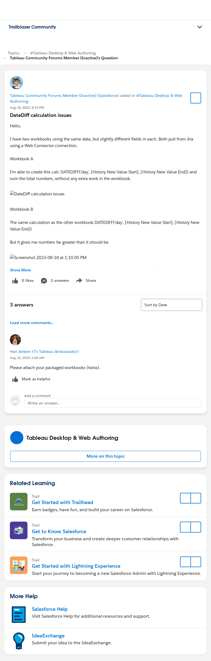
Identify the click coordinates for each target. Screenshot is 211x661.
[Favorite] (196, 98)
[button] (105, 456)
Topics (13, 52)
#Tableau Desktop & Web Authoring (63, 52)
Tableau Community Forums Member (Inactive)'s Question (64, 57)
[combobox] (171, 305)
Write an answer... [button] (44, 403)
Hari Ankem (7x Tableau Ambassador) (44, 351)
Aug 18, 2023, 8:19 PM (27, 107)
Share (85, 281)
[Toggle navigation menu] (199, 27)
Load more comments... (32, 322)
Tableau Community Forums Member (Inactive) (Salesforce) (64, 95)
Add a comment (37, 395)
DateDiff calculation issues (40, 115)
